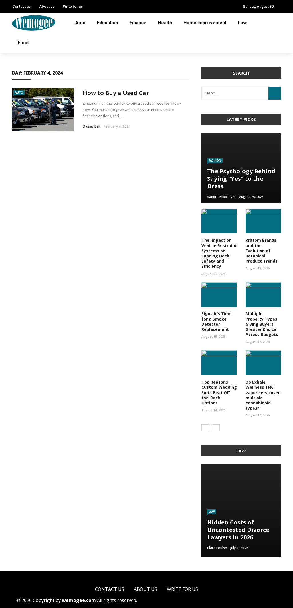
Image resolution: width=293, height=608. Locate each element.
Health (165, 22)
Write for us (73, 6)
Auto (80, 22)
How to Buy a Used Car (116, 93)
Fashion (215, 160)
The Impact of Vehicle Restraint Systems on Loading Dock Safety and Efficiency (219, 253)
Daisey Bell (91, 126)
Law (242, 22)
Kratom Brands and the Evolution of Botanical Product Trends (262, 250)
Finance (138, 22)
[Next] (215, 427)
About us (46, 6)
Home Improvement (205, 22)
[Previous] (205, 427)
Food (23, 42)
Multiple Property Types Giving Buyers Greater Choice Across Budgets (262, 324)
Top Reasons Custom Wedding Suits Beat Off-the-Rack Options (219, 392)
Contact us (21, 6)
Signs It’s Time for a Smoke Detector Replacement (216, 321)
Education (107, 22)
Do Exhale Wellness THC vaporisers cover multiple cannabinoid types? (263, 395)
